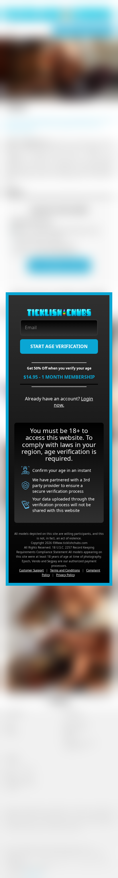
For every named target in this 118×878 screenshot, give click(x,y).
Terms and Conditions (65, 570)
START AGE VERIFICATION (59, 346)
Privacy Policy (65, 575)
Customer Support (31, 570)
